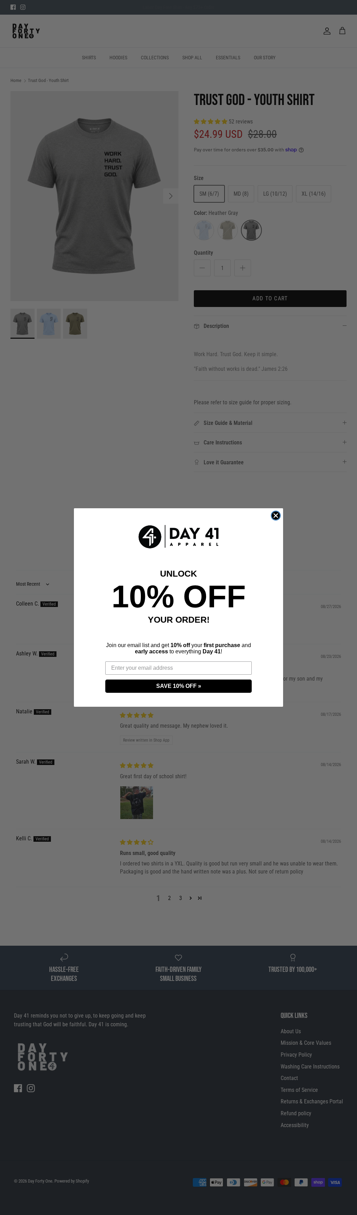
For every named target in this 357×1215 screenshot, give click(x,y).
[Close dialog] (275, 515)
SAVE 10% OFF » (178, 686)
